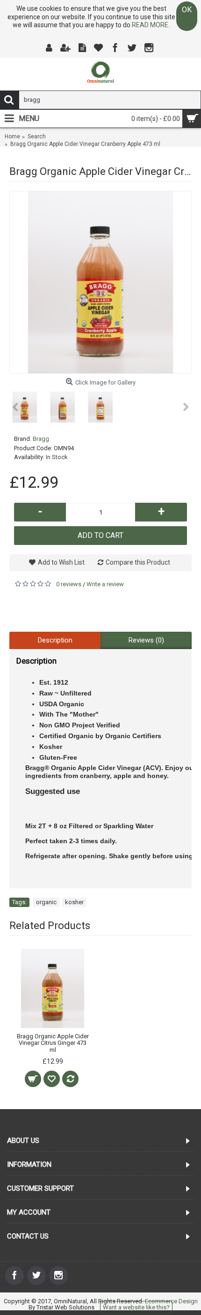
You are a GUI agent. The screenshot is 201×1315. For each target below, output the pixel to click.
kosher (74, 902)
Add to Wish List (61, 562)
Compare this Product (138, 562)
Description (55, 640)
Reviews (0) (146, 640)
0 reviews (68, 584)
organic (46, 902)
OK (187, 9)
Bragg (41, 438)
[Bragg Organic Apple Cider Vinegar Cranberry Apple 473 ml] (100, 282)
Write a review (105, 584)
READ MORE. (151, 25)
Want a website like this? (136, 1307)
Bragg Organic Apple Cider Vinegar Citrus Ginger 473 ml (53, 1043)
